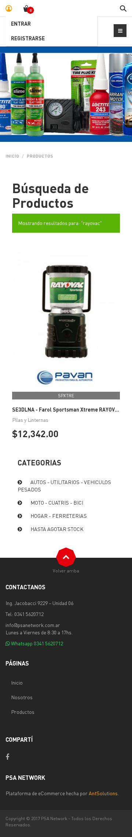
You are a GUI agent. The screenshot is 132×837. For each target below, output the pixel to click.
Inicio (12, 156)
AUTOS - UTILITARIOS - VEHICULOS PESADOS (64, 486)
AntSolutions (103, 793)
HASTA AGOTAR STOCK (57, 529)
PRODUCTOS (40, 156)
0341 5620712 (48, 643)
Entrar (21, 23)
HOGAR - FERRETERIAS (58, 515)
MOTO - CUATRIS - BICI (56, 502)
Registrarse (28, 38)
